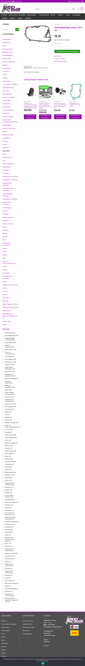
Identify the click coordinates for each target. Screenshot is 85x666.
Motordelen (6, 151)
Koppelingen (6, 138)
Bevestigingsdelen (7, 55)
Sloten (4, 258)
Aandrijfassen (6, 42)
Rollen (4, 240)
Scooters (4, 15)
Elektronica (5, 90)
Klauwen (5, 131)
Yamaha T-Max (6, 321)
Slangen (4, 255)
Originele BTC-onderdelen (9, 180)
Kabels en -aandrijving (8, 128)
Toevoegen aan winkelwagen (67, 51)
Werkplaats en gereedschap (10, 307)
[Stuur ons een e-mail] (82, 1)
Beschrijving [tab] (28, 68)
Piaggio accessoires (7, 217)
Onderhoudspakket (8, 163)
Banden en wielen (7, 49)
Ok (43, 663)
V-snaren (5, 291)
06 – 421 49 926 (18, 1)
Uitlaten (4, 288)
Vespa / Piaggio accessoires (10, 304)
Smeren (4, 266)
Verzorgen (5, 301)
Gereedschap (6, 103)
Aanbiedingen (6, 39)
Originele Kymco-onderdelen (7, 184)
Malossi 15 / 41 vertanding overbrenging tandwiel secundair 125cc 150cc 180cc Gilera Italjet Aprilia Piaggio (30, 106)
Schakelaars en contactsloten (6, 244)
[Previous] (24, 102)
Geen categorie (6, 100)
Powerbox (5, 230)
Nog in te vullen (6, 157)
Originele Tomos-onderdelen (7, 203)
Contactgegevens (27, 633)
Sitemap (46, 645)
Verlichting (5, 297)
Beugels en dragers (7, 52)
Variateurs (5, 294)
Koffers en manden (7, 134)
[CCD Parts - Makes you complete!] (16, 8)
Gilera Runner (6, 107)
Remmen (5, 236)
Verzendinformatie (27, 621)
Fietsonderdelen (7, 94)
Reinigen (4, 233)
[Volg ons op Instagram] (81, 1)
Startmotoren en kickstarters (7, 277)
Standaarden (6, 273)
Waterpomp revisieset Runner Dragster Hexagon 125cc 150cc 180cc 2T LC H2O (60, 106)
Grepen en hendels (7, 110)
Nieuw (4, 154)
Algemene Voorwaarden (74, 1)
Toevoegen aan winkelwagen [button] (30, 116)
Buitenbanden (6, 68)
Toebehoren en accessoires (10, 285)
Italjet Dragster (44, 15)
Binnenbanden (6, 58)
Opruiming (5, 173)
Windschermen (6, 310)
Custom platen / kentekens (17, 15)
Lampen (4, 144)
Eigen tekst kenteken (8, 87)
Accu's (4, 45)
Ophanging (5, 170)
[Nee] (83, 662)
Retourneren (26, 630)
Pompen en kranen (7, 223)
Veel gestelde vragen (28, 627)
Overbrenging (6, 207)
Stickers (4, 281)
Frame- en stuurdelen (8, 97)
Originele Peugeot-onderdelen (7, 189)
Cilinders (5, 78)
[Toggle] (18, 107)
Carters (4, 74)
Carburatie (5, 71)
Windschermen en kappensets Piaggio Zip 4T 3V (9, 316)
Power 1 (4, 227)
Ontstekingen (6, 167)
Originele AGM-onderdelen (10, 176)
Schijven (4, 248)
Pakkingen (5, 214)
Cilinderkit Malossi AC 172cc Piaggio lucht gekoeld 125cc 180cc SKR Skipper (45, 106)
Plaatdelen (5, 220)
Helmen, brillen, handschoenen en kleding (9, 121)
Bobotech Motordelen (62, 61)
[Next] (82, 102)
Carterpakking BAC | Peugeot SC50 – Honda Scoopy (74, 105)
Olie (3, 160)
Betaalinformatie (27, 624)
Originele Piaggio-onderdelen (7, 195)
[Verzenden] (73, 9)
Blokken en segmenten (8, 62)
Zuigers (4, 324)
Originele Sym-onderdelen (10, 199)
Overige (4, 211)
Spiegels (4, 270)
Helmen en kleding (7, 116)
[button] (10, 333)
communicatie (6, 81)
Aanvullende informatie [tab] (40, 68)
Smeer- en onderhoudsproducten (8, 262)
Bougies (4, 65)
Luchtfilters (5, 147)
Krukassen (5, 141)
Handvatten (5, 113)
